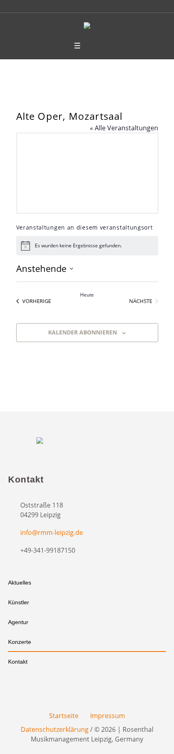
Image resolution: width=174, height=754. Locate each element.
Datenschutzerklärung (55, 729)
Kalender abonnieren (82, 332)
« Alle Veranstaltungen (124, 127)
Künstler (18, 602)
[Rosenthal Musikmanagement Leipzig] (87, 26)
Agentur (18, 622)
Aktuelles (19, 582)
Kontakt (18, 661)
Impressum (107, 715)
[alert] (87, 245)
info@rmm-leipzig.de (51, 532)
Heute (87, 295)
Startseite (64, 715)
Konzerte (19, 642)
